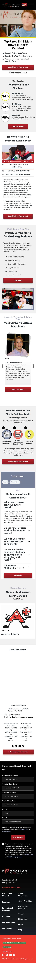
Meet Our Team (18, 389)
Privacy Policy (6, 831)
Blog (20, 930)
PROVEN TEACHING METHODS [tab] (15, 166)
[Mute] (24, 161)
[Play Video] (4, 161)
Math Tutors (23, 908)
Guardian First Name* (10, 775)
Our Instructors (8, 923)
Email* (4, 818)
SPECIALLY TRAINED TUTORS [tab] (16, 171)
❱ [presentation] (33, 366)
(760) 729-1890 (9, 883)
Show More (18, 575)
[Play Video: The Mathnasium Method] (18, 152)
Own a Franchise (25, 901)
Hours (5, 482)
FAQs (20, 924)
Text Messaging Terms (15, 857)
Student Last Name (9, 801)
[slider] (16, 161)
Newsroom (22, 919)
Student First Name (9, 792)
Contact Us (6, 916)
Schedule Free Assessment (18, 67)
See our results (18, 126)
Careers (21, 914)
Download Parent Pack (11, 888)
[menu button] (24, 4)
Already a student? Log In (18, 73)
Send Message (18, 837)
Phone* (4, 809)
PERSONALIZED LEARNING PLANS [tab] (16, 174)
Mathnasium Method (7, 895)
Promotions (15, 482)
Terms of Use (24, 829)
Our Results (7, 929)
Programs (6, 902)
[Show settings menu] (28, 161)
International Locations (7, 909)
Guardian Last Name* (10, 784)
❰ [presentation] (2, 366)
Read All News (18, 599)
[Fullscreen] (32, 161)
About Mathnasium (23, 895)
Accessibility (7, 938)
